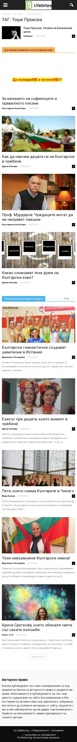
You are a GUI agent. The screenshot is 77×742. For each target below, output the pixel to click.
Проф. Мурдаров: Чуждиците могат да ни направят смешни (37, 217)
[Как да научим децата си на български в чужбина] (38, 134)
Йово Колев (8, 495)
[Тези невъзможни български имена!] (38, 535)
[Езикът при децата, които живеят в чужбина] (38, 396)
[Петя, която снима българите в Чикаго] (38, 468)
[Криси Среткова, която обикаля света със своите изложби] (38, 602)
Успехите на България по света (23, 298)
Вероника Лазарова (13, 357)
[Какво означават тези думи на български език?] (38, 250)
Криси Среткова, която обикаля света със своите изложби (37, 627)
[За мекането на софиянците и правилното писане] (38, 76)
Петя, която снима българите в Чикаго (38, 491)
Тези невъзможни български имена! (36, 558)
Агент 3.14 (7, 634)
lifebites (28, 36)
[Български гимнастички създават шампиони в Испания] (38, 324)
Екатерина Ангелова (14, 108)
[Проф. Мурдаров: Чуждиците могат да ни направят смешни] (38, 192)
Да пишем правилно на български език (28, 49)
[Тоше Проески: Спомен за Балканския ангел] (11, 32)
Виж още (37, 656)
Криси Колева (9, 166)
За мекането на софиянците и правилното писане (29, 101)
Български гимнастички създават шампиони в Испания (34, 349)
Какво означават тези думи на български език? (30, 275)
